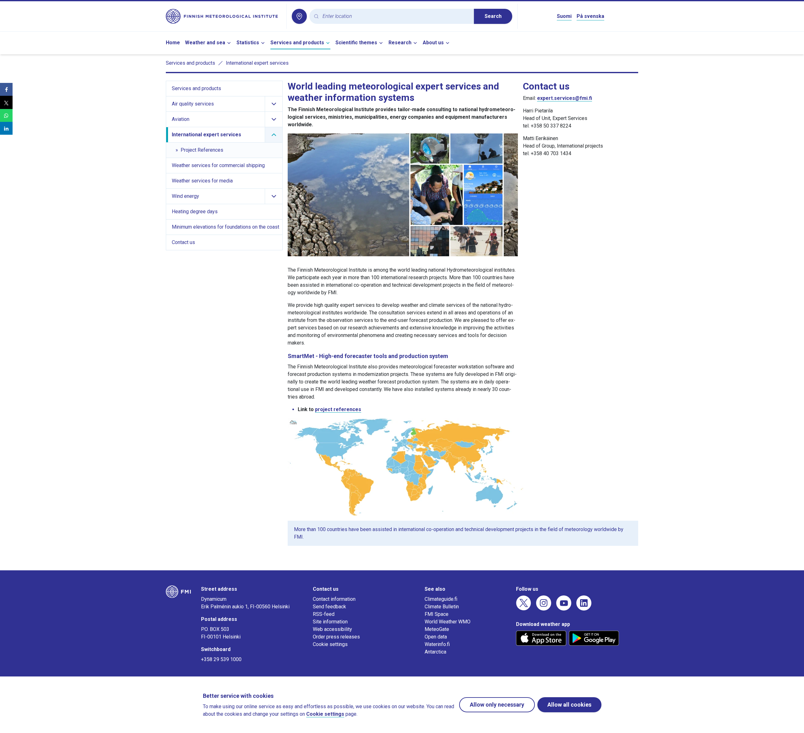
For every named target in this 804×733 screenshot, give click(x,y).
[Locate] (299, 16)
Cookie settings (330, 644)
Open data (436, 637)
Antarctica (435, 652)
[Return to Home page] (223, 16)
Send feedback (329, 607)
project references (338, 409)
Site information (330, 622)
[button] (6, 89)
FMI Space (436, 614)
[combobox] (395, 16)
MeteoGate (437, 629)
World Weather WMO (447, 622)
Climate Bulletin (442, 607)
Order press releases (336, 637)
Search (493, 16)
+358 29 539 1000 (221, 659)
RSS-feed (323, 614)
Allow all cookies (569, 704)
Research (399, 43)
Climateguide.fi (441, 599)
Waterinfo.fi (437, 644)
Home (173, 43)
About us (433, 43)
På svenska (590, 16)
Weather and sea (205, 43)
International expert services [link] (257, 63)
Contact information (334, 599)
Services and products (297, 43)
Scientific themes (356, 43)
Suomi (564, 16)
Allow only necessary (497, 704)
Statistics (247, 43)
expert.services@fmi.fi (564, 98)
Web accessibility (332, 629)
